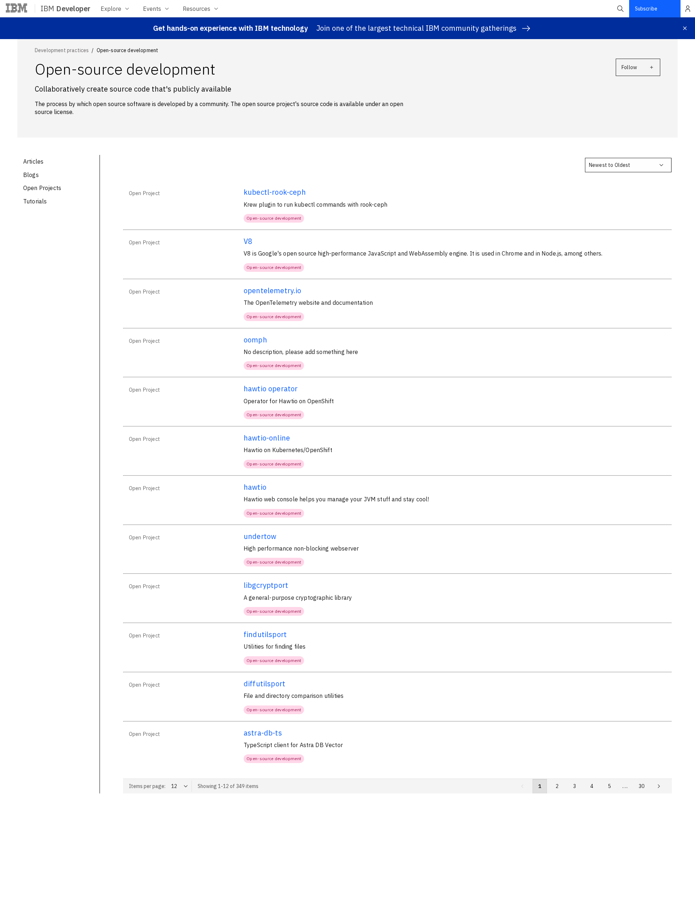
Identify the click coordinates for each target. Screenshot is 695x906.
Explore (111, 8)
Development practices (62, 50)
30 (641, 786)
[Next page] (659, 786)
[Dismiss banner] (685, 28)
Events (152, 8)
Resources (196, 8)
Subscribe (646, 8)
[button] (620, 8)
